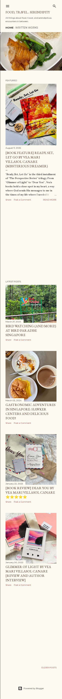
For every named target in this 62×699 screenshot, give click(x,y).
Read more (49, 199)
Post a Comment (22, 199)
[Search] (54, 5)
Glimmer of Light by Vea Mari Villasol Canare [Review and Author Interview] (28, 573)
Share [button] (8, 199)
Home (9, 27)
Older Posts (48, 667)
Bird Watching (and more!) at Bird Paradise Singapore (31, 330)
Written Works (26, 27)
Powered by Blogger (34, 688)
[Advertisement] (31, 241)
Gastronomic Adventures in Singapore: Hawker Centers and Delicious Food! (30, 411)
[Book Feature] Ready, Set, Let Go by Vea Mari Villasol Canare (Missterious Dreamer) (30, 159)
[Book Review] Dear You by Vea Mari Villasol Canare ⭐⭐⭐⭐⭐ (30, 492)
